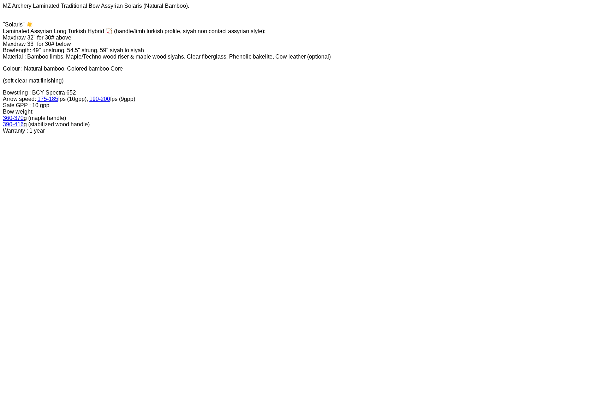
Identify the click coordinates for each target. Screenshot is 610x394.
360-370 (13, 118)
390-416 (13, 124)
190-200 (99, 99)
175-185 (47, 99)
